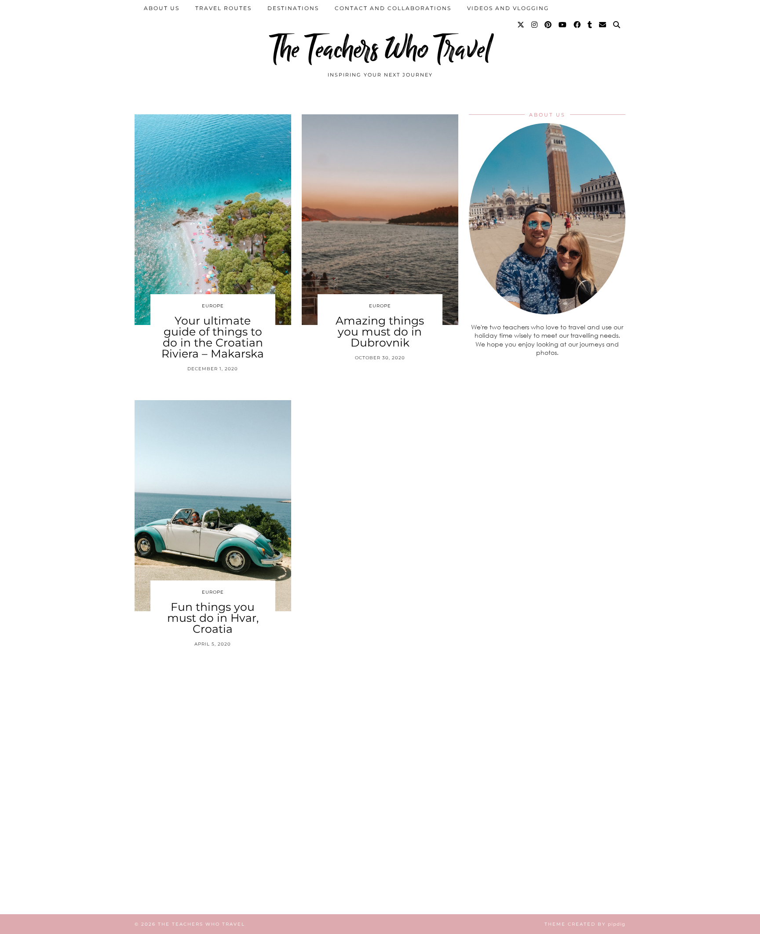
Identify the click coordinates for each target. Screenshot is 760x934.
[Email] (603, 25)
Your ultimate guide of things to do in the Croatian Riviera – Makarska (212, 337)
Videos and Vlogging (508, 8)
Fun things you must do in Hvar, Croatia (213, 617)
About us (161, 8)
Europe (213, 306)
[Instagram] (534, 25)
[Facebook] (577, 25)
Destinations (293, 8)
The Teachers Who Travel (380, 49)
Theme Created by (584, 924)
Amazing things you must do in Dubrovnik (380, 331)
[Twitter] (521, 25)
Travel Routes (223, 8)
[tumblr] (590, 25)
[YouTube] (563, 25)
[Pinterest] (548, 25)
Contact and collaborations (393, 8)
